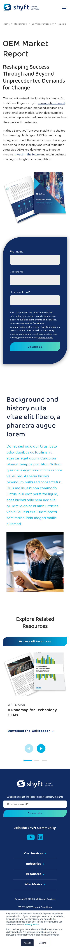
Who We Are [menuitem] (33, 884)
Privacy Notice (31, 924)
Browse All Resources (35, 641)
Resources (20, 23)
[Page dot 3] (44, 760)
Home (6, 23)
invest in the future (27, 154)
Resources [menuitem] (33, 874)
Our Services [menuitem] (33, 853)
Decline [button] (42, 942)
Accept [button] (27, 942)
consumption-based (51, 103)
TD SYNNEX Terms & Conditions (35, 907)
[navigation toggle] (64, 7)
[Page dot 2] (36, 760)
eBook (62, 23)
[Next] (41, 748)
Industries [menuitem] (33, 864)
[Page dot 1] (28, 760)
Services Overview (43, 23)
